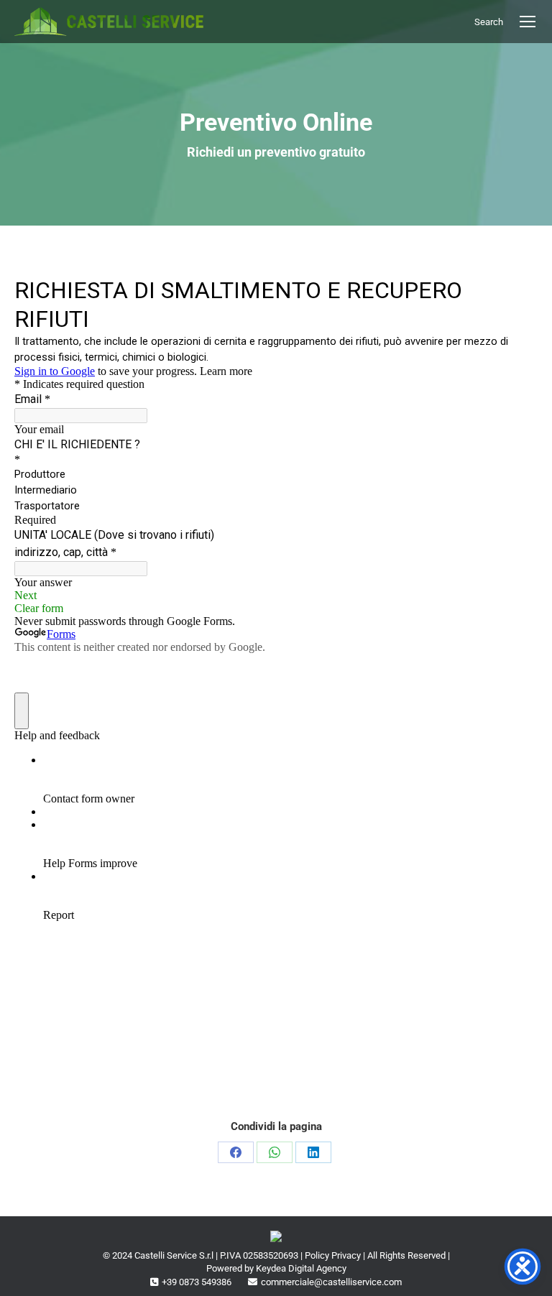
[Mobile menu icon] (528, 21)
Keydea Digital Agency (301, 1268)
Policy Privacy (333, 1255)
